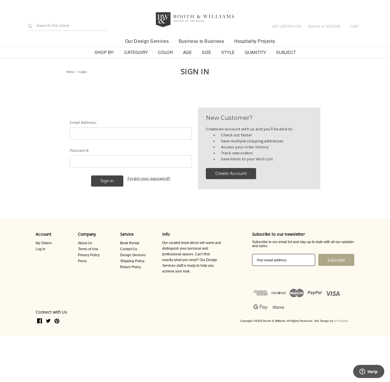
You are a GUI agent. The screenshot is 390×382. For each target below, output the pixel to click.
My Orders (44, 243)
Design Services (133, 255)
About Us (85, 243)
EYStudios (341, 320)
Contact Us (128, 249)
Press (82, 261)
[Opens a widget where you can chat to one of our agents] (368, 372)
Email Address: (83, 122)
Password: (79, 150)
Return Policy (130, 267)
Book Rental (129, 243)
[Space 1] (115, 41)
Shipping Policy (132, 261)
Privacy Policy (89, 255)
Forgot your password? (148, 178)
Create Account (231, 173)
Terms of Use (88, 249)
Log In (40, 249)
